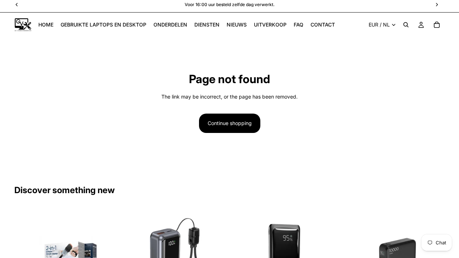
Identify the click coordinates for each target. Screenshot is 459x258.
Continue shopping (230, 123)
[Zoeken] (406, 25)
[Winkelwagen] (437, 25)
